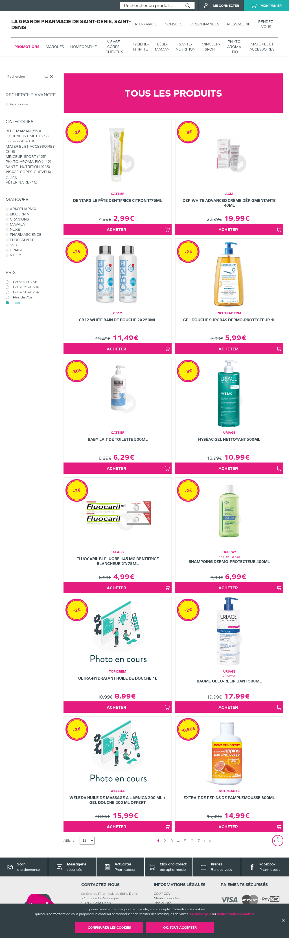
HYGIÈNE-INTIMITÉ (140, 46)
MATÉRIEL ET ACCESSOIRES (262, 46)
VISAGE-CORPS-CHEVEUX (114, 47)
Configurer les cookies (109, 928)
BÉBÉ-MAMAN (162, 46)
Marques (55, 47)
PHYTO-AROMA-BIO (234, 47)
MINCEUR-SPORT (211, 46)
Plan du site (162, 903)
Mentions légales (166, 898)
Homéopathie (83, 47)
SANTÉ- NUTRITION (186, 46)
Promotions (27, 47)
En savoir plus (200, 914)
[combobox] (150, 5)
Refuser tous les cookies (235, 914)
